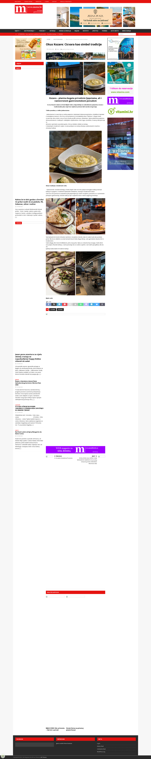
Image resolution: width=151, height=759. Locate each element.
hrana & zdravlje (65, 31)
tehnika (104, 31)
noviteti (86, 31)
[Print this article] (75, 304)
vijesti (17, 31)
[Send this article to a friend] (70, 304)
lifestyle (95, 31)
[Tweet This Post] (54, 304)
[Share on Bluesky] (97, 304)
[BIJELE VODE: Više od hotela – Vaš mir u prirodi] (55, 661)
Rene (58, 49)
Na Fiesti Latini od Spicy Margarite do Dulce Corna (28, 433)
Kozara (60, 309)
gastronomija (29, 31)
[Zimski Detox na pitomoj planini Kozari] (75, 661)
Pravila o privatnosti (66, 1)
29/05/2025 (51, 49)
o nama (47, 1)
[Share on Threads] (102, 304)
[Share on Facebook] (48, 304)
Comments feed (101, 749)
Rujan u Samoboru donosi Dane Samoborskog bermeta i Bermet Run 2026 (28, 383)
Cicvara (52, 309)
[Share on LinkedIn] (59, 304)
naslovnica (18, 1)
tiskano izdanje (28, 1)
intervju (52, 31)
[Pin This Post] (64, 304)
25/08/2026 (20, 363)
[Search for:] (127, 34)
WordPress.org (101, 751)
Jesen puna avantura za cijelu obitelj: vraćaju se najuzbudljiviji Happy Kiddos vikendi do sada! (28, 357)
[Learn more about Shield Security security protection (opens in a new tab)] (2, 756)
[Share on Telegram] (91, 304)
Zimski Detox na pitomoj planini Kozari (75, 729)
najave (77, 31)
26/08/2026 (20, 206)
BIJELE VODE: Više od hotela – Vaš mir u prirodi (55, 729)
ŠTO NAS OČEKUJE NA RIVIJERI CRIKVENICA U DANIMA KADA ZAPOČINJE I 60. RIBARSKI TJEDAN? (29, 408)
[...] (16, 217)
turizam (42, 31)
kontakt (54, 1)
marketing (38, 1)
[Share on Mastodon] (86, 304)
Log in (98, 743)
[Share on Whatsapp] (80, 304)
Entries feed (100, 746)
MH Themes (44, 757)
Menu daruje (126, 31)
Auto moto (115, 31)
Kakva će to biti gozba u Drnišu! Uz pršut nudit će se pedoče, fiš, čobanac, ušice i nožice (29, 201)
